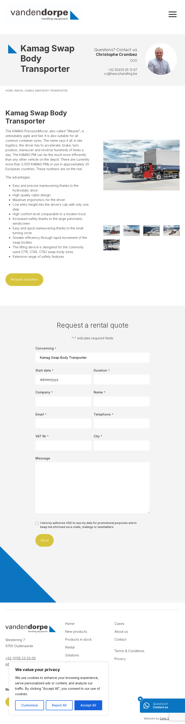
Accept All (88, 705)
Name (99, 392)
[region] (58, 688)
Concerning (45, 348)
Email (40, 414)
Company (44, 392)
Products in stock (78, 639)
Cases (119, 623)
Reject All (59, 705)
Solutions (72, 655)
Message (42, 458)
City (98, 436)
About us (121, 631)
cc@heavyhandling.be (120, 73)
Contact (120, 639)
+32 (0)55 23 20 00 (20, 658)
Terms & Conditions (129, 651)
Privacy (120, 659)
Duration (101, 370)
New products (76, 631)
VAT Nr (41, 436)
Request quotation (24, 279)
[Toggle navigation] (173, 14)
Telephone (103, 414)
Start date (44, 370)
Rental (19, 90)
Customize (29, 705)
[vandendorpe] (44, 14)
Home (9, 90)
